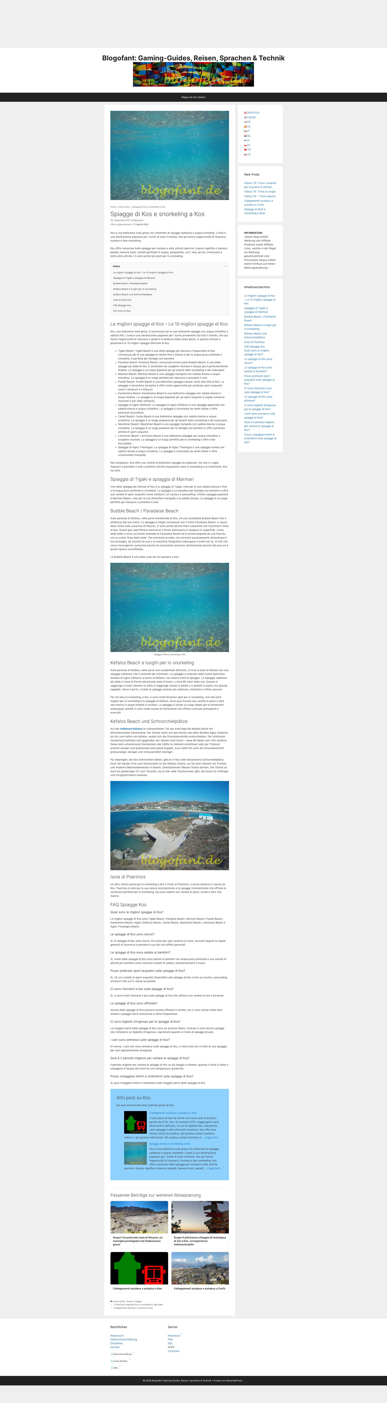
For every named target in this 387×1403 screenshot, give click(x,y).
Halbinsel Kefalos (131, 728)
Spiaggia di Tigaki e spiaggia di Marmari (134, 278)
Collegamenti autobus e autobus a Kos (172, 1112)
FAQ (170, 1339)
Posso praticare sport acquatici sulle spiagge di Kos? (259, 379)
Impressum (117, 1335)
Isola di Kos (124, 206)
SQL (170, 1343)
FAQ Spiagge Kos (122, 305)
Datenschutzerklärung (123, 1339)
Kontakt (115, 1347)
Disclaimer (116, 1343)
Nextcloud (174, 1335)
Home (113, 206)
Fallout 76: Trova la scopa (259, 191)
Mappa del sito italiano (193, 97)
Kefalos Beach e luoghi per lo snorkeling (134, 289)
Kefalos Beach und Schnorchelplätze (132, 294)
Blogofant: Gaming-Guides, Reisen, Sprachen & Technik (193, 58)
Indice (116, 266)
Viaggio (138, 1301)
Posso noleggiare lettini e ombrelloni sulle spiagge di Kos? (260, 438)
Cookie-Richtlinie (120, 1361)
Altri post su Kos (122, 310)
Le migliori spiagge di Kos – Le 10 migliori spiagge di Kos (143, 272)
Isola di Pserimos (122, 300)
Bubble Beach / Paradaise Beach (130, 283)
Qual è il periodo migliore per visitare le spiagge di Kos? (259, 426)
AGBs (115, 1368)
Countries (173, 1351)
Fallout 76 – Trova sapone (260, 196)
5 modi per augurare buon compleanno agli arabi (138, 1304)
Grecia (130, 1301)
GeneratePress (234, 1380)
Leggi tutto (211, 1137)
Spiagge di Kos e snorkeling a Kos (169, 1143)
